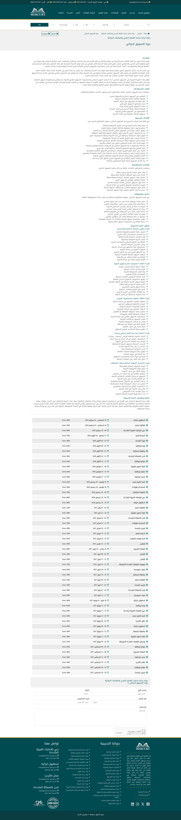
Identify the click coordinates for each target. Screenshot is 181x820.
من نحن (132, 13)
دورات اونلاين (103, 13)
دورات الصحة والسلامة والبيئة (80, 756)
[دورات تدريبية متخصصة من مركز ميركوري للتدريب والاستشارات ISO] (53, 803)
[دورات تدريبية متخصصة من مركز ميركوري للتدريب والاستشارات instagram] (137, 804)
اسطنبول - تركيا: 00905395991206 (63, 2)
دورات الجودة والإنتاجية (112, 771)
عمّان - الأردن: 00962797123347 (40, 2)
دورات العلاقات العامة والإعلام (110, 801)
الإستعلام (142, 707)
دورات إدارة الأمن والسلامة (111, 764)
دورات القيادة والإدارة (112, 752)
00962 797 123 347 (51, 782)
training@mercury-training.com (48, 756)
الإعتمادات (114, 13)
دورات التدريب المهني (112, 780)
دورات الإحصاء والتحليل (112, 774)
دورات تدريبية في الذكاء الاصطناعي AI (77, 790)
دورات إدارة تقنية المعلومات (80, 775)
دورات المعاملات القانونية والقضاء (79, 759)
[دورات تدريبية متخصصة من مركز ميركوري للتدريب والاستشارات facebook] (148, 804)
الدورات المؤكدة (89, 13)
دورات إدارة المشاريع (113, 777)
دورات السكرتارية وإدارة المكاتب (109, 789)
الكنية (87, 690)
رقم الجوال (142, 698)
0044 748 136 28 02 (51, 793)
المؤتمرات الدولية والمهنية (111, 767)
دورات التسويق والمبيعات (111, 786)
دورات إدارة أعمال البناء (82, 778)
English (61, 13)
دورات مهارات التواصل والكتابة (80, 753)
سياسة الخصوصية (143, 792)
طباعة (54, 33)
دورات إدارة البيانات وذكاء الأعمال (79, 765)
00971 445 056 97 (51, 758)
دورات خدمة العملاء (83, 781)
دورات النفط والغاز (113, 804)
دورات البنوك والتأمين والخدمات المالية (108, 792)
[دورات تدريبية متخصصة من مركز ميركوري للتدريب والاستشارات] (38, 11)
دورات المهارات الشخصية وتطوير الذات (77, 762)
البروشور (45, 33)
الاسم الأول (142, 690)
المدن (78, 13)
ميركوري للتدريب (144, 13)
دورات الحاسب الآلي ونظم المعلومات (108, 783)
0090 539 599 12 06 (51, 770)
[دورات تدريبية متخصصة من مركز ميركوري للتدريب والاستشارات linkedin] (132, 804)
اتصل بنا (70, 13)
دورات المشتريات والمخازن (111, 758)
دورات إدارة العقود (83, 771)
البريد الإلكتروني (83, 698)
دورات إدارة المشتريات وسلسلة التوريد (77, 768)
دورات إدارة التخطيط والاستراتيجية (78, 750)
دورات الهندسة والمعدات (111, 761)
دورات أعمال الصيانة (83, 784)
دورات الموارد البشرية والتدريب (110, 755)
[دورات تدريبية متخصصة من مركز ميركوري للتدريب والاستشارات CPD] (39, 803)
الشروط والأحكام (144, 795)
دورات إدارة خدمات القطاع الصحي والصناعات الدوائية (106, 796)
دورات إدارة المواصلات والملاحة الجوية (77, 787)
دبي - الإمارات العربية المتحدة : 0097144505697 (91, 2)
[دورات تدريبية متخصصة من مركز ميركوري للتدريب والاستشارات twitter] (142, 804)
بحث (39, 24)
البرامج (124, 13)
